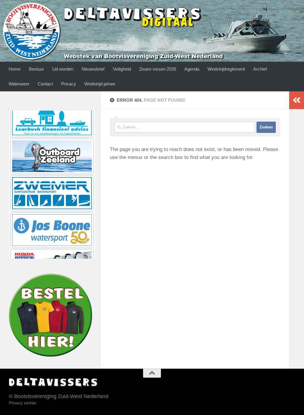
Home (14, 68)
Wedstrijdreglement (226, 68)
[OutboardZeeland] (52, 128)
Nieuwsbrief (93, 68)
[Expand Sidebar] (296, 100)
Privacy (68, 83)
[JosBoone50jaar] (52, 201)
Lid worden (62, 68)
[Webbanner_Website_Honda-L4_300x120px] (52, 238)
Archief (260, 68)
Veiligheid (122, 68)
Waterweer (19, 83)
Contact (45, 83)
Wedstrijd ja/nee (99, 83)
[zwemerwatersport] (52, 164)
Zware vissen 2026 (157, 68)
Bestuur (36, 68)
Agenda (191, 68)
